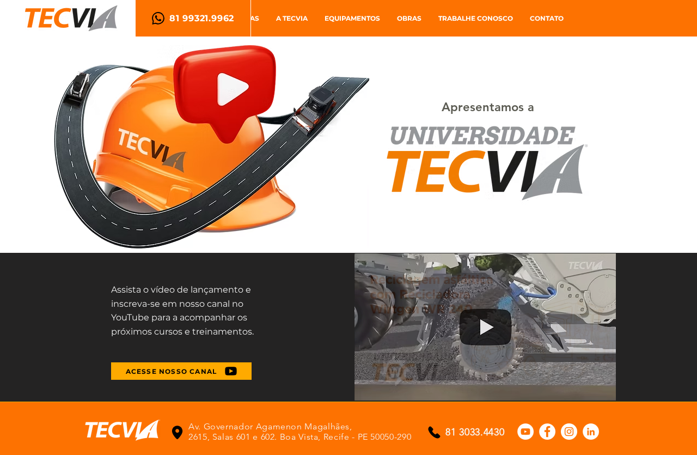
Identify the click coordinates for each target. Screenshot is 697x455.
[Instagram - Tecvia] (569, 431)
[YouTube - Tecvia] (525, 431)
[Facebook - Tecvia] (547, 431)
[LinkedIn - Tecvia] (591, 431)
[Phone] (177, 432)
